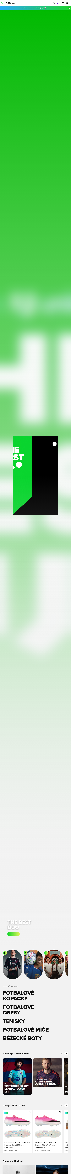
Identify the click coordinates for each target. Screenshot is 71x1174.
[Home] (8, 3)
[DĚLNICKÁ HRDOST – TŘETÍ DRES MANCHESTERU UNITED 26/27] (54, 964)
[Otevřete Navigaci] (67, 3)
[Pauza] (55, 444)
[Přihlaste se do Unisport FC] (58, 3)
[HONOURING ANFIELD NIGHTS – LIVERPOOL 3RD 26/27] (12, 964)
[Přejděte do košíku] (63, 3)
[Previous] (62, 1053)
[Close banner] (69, 8)
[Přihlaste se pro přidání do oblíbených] (29, 1112)
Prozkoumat (14, 934)
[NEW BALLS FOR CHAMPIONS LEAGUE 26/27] (33, 964)
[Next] (66, 1053)
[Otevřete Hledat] (54, 3)
